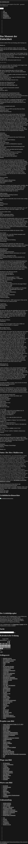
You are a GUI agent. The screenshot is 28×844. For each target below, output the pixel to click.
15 (8, 645)
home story (5, 684)
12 (3, 645)
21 (6, 647)
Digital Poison (6, 768)
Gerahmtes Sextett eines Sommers (11, 738)
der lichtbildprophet (4, 1)
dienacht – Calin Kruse (8, 807)
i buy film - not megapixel (9, 685)
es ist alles (13, 486)
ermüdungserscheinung (5, 486)
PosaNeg (5, 748)
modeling (5, 695)
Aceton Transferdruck (8, 764)
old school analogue (7, 701)
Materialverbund (7, 775)
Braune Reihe (6, 728)
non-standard (6, 699)
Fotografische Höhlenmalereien (10, 732)
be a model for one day (8, 661)
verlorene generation (22, 488)
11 (2, 645)
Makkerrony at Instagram (9, 812)
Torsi (4, 755)
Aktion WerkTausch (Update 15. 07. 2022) (13, 724)
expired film (6, 672)
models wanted (6, 697)
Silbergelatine (6, 778)
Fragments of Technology (9, 735)
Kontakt (5, 12)
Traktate (5, 794)
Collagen (5, 766)
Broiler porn (6, 729)
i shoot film (5, 686)
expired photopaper (7, 674)
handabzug (5, 681)
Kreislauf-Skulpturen (8, 772)
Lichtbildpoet (6, 16)
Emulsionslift (6, 770)
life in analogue (6, 689)
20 (5, 647)
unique (4, 718)
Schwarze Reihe (7, 750)
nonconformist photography (9, 700)
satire (9, 488)
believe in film (6, 662)
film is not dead (6, 676)
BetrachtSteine (6, 727)
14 (6, 645)
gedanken (19, 486)
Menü (2, 8)
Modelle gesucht (7, 18)
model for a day (6, 693)
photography (6, 705)
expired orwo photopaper (9, 673)
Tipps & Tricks (6, 792)
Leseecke (5, 13)
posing (4, 707)
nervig (5, 488)
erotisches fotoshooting (8, 667)
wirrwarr (2, 489)
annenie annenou (7, 803)
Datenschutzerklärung (14, 842)
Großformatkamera (7, 739)
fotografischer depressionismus (10, 678)
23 (9, 647)
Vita (4, 11)
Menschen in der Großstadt (9, 747)
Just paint (5, 744)
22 (8, 647)
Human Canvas (6, 742)
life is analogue (6, 690)
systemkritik (14, 488)
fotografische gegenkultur (9, 677)
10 (0, 645)
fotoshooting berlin (7, 680)
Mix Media (5, 776)
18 (2, 647)
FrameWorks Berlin (7, 808)
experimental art (7, 669)
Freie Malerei (6, 774)
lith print (5, 692)
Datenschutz (16, 624)
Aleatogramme (6, 725)
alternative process (7, 658)
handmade (5, 682)
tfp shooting (6, 711)
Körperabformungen (8, 771)
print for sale (6, 709)
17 (0, 647)
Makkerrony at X (7, 814)
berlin (4, 663)
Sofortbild (5, 779)
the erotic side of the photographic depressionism (14, 754)
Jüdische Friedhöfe (7, 743)
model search (6, 696)
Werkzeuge (5, 796)
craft (4, 665)
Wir (4, 756)
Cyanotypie (5, 767)
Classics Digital (6, 731)
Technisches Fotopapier (8, 752)
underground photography (9, 716)
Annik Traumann (7, 804)
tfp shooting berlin (7, 712)
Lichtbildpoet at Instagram (9, 809)
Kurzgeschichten (6, 485)
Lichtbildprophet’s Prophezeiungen (11, 795)
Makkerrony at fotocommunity (10, 811)
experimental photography (9, 670)
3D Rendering (6, 763)
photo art (5, 704)
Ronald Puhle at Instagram (9, 815)
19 (3, 647)
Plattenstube (6, 15)
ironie (23, 486)
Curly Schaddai (6, 805)
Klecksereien (6, 746)
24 (0, 648)
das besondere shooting (8, 666)
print (4, 708)
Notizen (5, 790)
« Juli (1, 652)
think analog (6, 714)
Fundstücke (5, 736)
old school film (6, 703)
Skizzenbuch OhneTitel (8, 751)
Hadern (4, 740)
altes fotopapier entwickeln (9, 659)
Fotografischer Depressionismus (10, 733)
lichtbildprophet (6, 688)
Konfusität (5, 785)
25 (2, 648)
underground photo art (8, 715)
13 (5, 645)
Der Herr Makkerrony (5, 484)
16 (9, 645)
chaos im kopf (13, 485)
